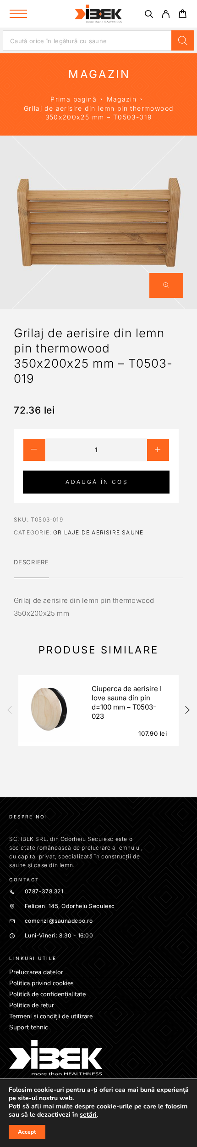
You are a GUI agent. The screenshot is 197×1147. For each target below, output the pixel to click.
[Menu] (18, 14)
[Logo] (98, 14)
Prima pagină (73, 99)
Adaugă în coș (97, 481)
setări (88, 1115)
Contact (24, 879)
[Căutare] (148, 15)
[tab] (31, 568)
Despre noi (28, 816)
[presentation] (9, 711)
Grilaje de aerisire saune (98, 532)
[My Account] (165, 15)
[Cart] (182, 15)
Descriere (31, 562)
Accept (27, 1132)
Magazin (122, 99)
